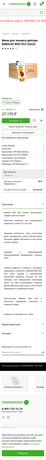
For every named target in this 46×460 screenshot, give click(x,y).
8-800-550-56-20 (12, 408)
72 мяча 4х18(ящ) (11, 102)
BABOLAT (26, 33)
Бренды (15, 33)
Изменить (9, 175)
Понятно (23, 453)
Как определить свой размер (15, 137)
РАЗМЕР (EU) (7, 99)
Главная (5, 33)
